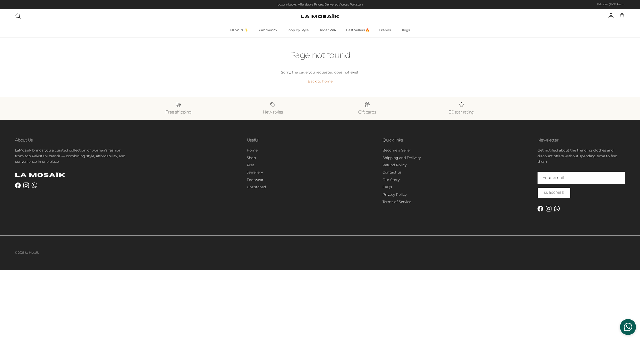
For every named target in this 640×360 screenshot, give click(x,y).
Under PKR (327, 30)
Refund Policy (394, 165)
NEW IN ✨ (239, 30)
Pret (250, 165)
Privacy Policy (394, 194)
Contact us (392, 172)
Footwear (255, 180)
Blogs (405, 30)
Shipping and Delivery (401, 158)
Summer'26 (267, 30)
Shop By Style (297, 30)
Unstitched (256, 187)
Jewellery (255, 172)
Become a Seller (396, 150)
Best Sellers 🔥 (358, 30)
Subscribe (554, 192)
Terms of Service (396, 202)
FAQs (387, 187)
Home (252, 150)
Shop (251, 158)
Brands (385, 30)
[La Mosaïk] (320, 16)
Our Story (391, 180)
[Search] (18, 16)
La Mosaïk (31, 252)
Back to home (320, 81)
